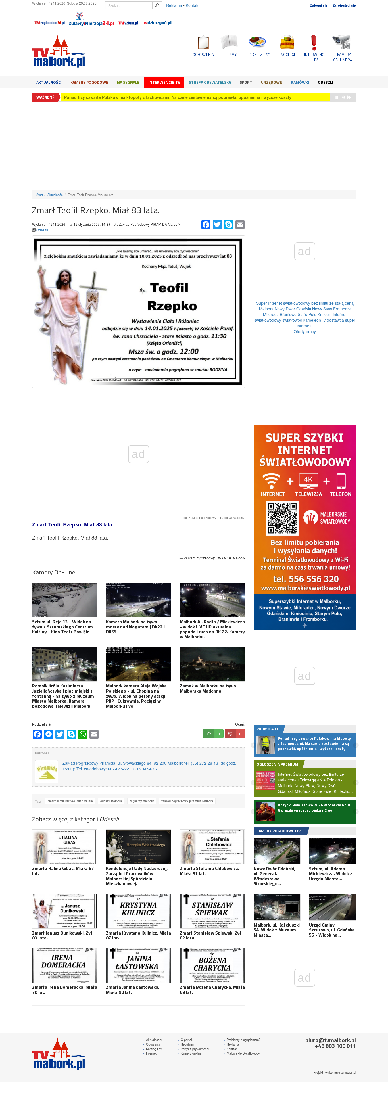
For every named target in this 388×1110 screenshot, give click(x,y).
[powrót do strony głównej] (83, 51)
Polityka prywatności (193, 1048)
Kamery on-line (189, 1053)
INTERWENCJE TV (315, 57)
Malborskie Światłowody (242, 1053)
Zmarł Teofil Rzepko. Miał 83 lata (70, 801)
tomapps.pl (348, 1072)
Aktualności (49, 82)
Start (39, 194)
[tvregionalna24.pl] (49, 18)
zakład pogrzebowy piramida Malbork (187, 801)
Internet (150, 1053)
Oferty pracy (305, 331)
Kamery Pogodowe (89, 82)
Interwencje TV (164, 82)
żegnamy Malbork (142, 801)
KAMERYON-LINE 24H (343, 57)
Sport (246, 82)
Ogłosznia (151, 1044)
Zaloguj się (318, 5)
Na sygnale (128, 82)
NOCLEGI (288, 54)
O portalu (185, 1039)
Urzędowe (271, 82)
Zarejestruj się (344, 5)
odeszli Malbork (111, 801)
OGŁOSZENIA (203, 54)
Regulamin (186, 1044)
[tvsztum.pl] (128, 18)
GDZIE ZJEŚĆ (259, 54)
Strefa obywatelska (210, 82)
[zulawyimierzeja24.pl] (91, 18)
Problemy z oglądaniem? (242, 1039)
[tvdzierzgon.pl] (157, 18)
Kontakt (192, 5)
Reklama (174, 5)
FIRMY (231, 54)
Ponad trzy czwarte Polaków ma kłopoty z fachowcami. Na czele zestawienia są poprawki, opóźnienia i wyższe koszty (177, 97)
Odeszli (325, 82)
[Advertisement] (194, 145)
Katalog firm (152, 1048)
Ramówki (300, 82)
